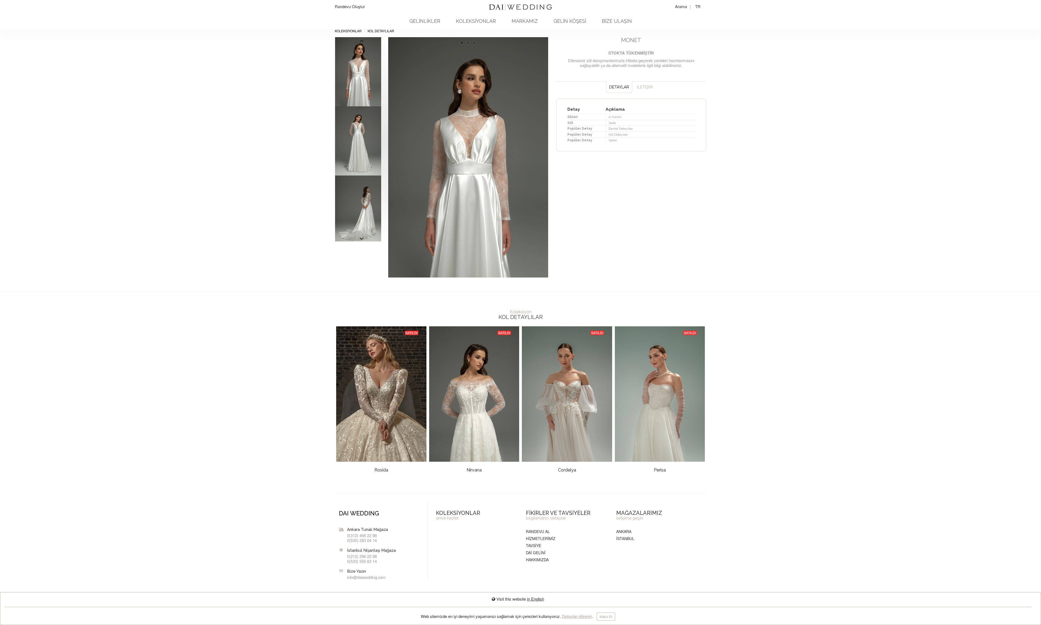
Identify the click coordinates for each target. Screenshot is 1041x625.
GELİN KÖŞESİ (570, 21)
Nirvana (474, 470)
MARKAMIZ (525, 21)
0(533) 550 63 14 (362, 561)
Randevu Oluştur (350, 6)
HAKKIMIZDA (537, 559)
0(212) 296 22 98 (362, 556)
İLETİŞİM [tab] (645, 87)
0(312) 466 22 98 (362, 535)
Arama (681, 6)
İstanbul (625, 538)
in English (535, 599)
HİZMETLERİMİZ (540, 538)
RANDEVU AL (538, 531)
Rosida (381, 470)
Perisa (660, 470)
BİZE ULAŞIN (617, 21)
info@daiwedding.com (366, 577)
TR (698, 6)
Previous (361, 240)
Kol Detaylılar (381, 30)
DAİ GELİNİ (535, 552)
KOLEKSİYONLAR (476, 21)
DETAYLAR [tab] (619, 87)
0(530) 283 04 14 (362, 540)
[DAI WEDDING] (520, 4)
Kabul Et (606, 616)
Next (361, 42)
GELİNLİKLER (424, 21)
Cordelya (567, 470)
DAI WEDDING (359, 513)
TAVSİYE (533, 545)
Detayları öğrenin (577, 616)
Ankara (623, 531)
